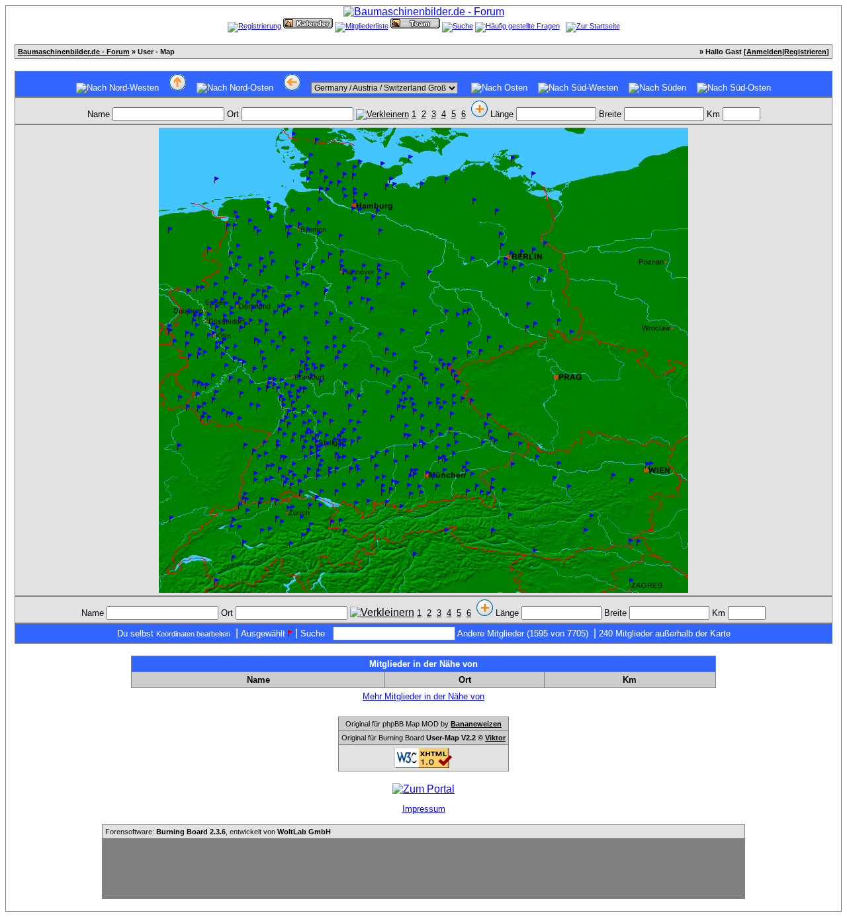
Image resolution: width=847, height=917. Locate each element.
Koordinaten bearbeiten (193, 634)
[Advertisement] (423, 868)
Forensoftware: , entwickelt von (218, 832)
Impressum (423, 809)
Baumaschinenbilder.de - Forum (74, 52)
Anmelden (764, 52)
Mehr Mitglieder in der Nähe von (423, 696)
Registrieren (805, 52)
